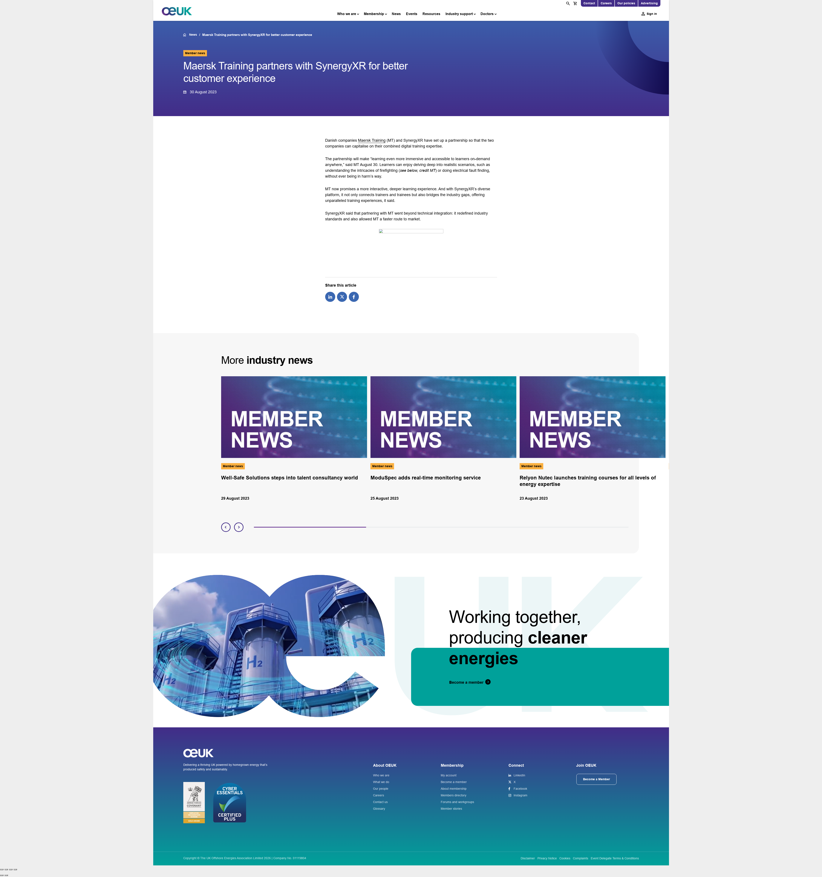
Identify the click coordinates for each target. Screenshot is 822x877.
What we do (381, 782)
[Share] (10, 869)
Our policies (626, 3)
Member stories (451, 808)
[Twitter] (342, 296)
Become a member (454, 782)
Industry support (459, 14)
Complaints (580, 858)
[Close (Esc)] (15, 869)
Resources (431, 14)
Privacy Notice (547, 858)
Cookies (564, 858)
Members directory (453, 795)
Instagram (520, 795)
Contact (589, 3)
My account (448, 775)
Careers (606, 3)
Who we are (346, 14)
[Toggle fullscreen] (6, 869)
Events (411, 14)
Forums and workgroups (457, 802)
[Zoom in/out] (1, 869)
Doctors (487, 14)
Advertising (649, 3)
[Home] (186, 34)
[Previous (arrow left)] (1, 875)
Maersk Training (372, 140)
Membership (374, 14)
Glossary (379, 808)
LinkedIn (519, 775)
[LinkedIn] (330, 296)
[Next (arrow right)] (6, 875)
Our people (380, 788)
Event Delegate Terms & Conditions (615, 858)
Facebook (520, 788)
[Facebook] (354, 296)
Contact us (380, 802)
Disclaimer (528, 858)
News (396, 14)
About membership (454, 788)
